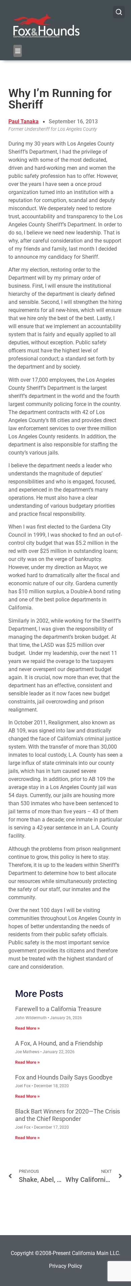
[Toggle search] (119, 12)
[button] (17, 51)
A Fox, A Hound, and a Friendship (59, 1043)
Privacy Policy (65, 1266)
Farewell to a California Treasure (58, 1008)
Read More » (27, 1028)
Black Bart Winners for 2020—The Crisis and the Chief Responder (67, 1115)
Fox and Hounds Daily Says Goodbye (64, 1077)
